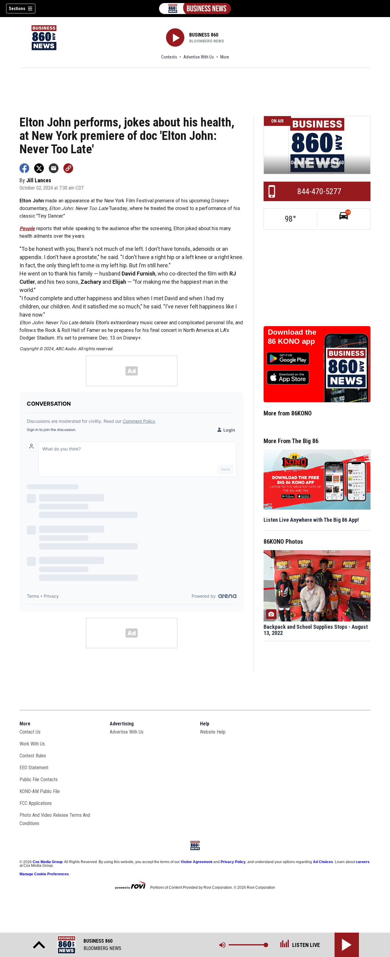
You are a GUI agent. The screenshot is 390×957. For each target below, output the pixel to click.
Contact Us (30, 732)
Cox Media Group (47, 862)
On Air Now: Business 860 (317, 162)
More (224, 57)
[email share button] (53, 168)
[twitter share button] (39, 168)
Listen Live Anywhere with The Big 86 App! (311, 520)
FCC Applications (36, 803)
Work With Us (32, 744)
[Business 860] (195, 8)
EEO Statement (34, 767)
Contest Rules (33, 756)
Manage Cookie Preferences (44, 874)
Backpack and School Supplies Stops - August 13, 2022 (316, 630)
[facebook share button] (24, 168)
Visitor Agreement (196, 862)
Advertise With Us (198, 57)
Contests (169, 57)
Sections (17, 8)
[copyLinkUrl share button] (68, 168)
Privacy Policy (233, 862)
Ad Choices (323, 862)
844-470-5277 (319, 191)
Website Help (212, 732)
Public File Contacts (39, 779)
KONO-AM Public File (40, 791)
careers (363, 862)
